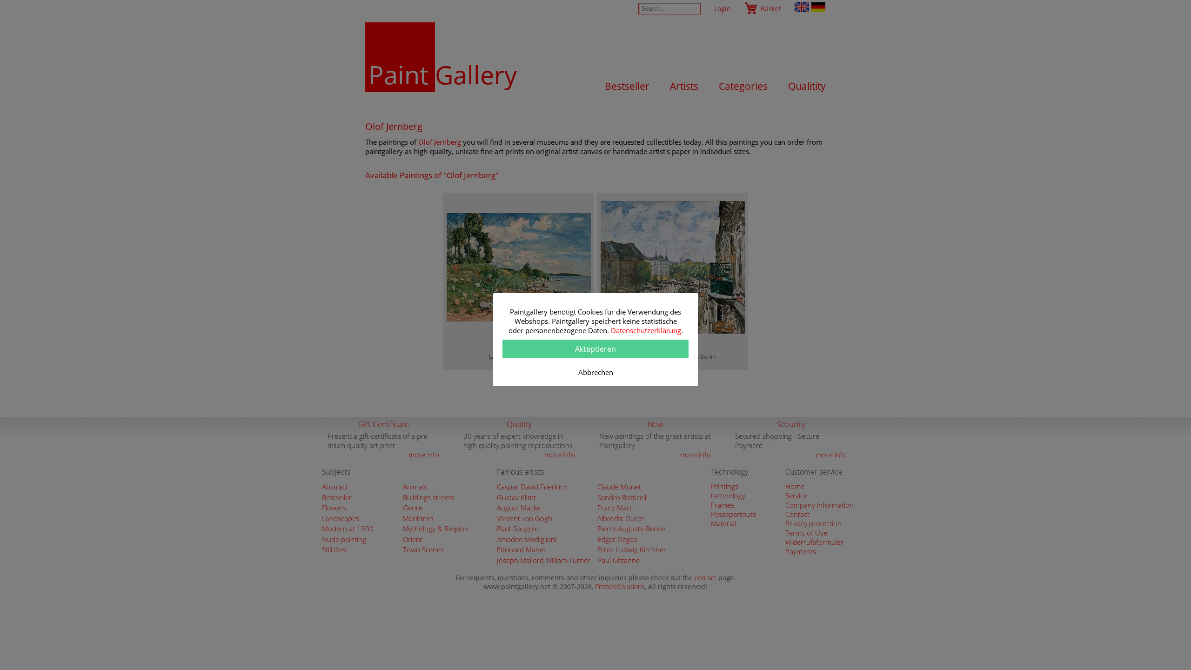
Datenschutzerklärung (646, 330)
